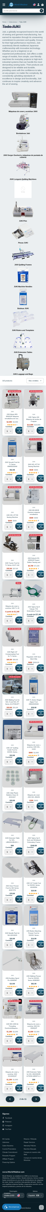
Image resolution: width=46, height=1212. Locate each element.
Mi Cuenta (6, 1139)
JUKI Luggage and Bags (23, 374)
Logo (18, 4)
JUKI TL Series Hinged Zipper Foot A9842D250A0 (33, 702)
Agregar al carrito (19, 430)
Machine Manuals (30, 1149)
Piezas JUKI (23, 243)
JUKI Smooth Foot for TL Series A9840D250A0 (12, 464)
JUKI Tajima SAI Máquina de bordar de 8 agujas (33, 419)
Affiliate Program (8, 1159)
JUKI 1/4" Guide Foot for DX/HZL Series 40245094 (34, 885)
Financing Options (8, 1162)
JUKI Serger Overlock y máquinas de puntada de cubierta (23, 156)
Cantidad (9, 426)
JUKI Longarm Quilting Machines (23, 179)
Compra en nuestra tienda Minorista (33, 1159)
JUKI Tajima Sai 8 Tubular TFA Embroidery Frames (33, 609)
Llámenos (5, 1142)
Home (4, 22)
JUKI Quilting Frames (23, 265)
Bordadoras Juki (23, 133)
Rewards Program (8, 1156)
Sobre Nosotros (7, 1146)
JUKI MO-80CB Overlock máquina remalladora (34, 512)
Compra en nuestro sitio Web (32, 1153)
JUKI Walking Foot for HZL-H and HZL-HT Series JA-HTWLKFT (12, 702)
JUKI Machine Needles (23, 287)
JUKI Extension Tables (23, 352)
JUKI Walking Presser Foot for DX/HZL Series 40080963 (33, 978)
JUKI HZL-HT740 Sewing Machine (12, 508)
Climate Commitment (9, 1152)
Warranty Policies (30, 1146)
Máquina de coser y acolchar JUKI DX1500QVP (12, 1074)
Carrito (42, 4)
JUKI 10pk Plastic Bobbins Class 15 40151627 (12, 795)
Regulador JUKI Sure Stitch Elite (34, 650)
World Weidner (26, 1208)
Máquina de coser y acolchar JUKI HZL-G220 (33, 747)
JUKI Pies (23, 221)
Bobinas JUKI (23, 308)
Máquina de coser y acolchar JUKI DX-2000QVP (33, 1026)
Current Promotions (9, 1149)
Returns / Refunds (30, 1139)
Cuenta (38, 4)
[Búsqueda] (41, 11)
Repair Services (29, 1142)
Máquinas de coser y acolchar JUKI (23, 111)
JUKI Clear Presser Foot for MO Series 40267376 (12, 888)
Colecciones (13, 22)
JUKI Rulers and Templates (23, 330)
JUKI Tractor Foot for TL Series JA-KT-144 (12, 556)
